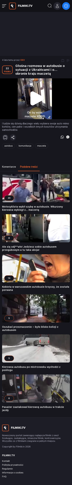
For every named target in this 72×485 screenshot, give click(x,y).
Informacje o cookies (12, 472)
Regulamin (7, 469)
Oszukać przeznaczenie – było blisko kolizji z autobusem (30, 328)
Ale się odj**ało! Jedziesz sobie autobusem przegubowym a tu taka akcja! (29, 248)
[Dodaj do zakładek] (63, 61)
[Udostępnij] (13, 137)
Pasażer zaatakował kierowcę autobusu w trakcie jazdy (33, 409)
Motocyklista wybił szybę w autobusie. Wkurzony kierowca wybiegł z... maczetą (32, 208)
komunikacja (25, 146)
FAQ (4, 476)
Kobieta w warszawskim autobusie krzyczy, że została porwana (35, 288)
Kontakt (6, 461)
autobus (8, 146)
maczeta (41, 146)
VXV (22, 60)
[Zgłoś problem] (68, 61)
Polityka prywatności (12, 465)
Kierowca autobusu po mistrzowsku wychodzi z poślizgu (31, 368)
